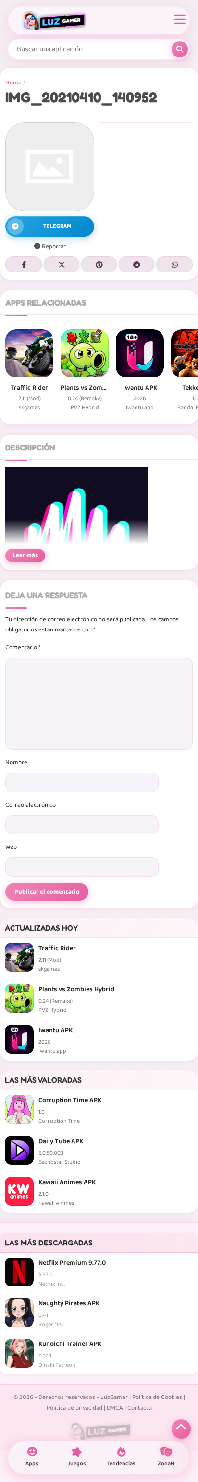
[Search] (180, 49)
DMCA (115, 1408)
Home (13, 83)
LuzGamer (114, 1397)
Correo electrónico (30, 805)
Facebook (23, 264)
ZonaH (166, 1463)
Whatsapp (174, 264)
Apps (31, 1463)
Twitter (61, 264)
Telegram (136, 264)
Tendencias (121, 1463)
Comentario (22, 648)
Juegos (77, 1463)
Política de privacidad (74, 1408)
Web (11, 847)
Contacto (139, 1408)
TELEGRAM (57, 226)
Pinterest (99, 264)
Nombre (16, 762)
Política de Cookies (157, 1397)
